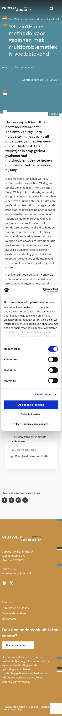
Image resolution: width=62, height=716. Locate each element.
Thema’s (7, 602)
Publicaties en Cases (15, 608)
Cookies (33, 707)
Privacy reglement (14, 707)
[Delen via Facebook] (4, 500)
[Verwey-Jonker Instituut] (16, 8)
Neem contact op (16, 645)
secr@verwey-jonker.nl (16, 573)
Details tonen (43, 394)
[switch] (53, 359)
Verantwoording (13, 709)
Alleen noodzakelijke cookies (31, 423)
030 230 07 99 (11, 569)
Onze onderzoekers (14, 613)
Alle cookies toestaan (31, 404)
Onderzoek (9, 619)
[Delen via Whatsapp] (25, 500)
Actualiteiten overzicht (21, 67)
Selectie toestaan (31, 414)
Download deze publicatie (31, 456)
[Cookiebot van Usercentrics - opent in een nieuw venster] (43, 290)
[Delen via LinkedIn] (18, 500)
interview (40, 187)
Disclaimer (48, 707)
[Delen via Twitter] (11, 500)
